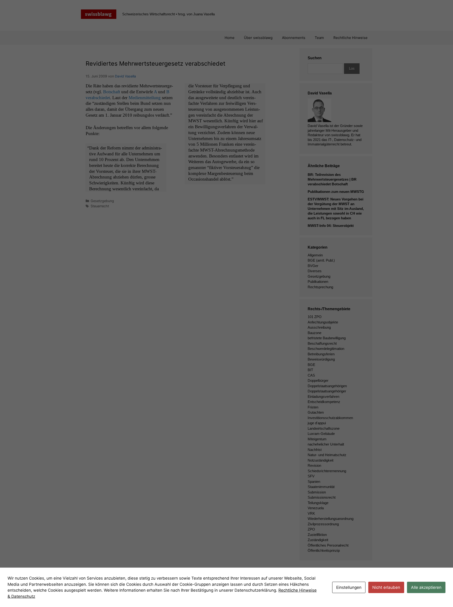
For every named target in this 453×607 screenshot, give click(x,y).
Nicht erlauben (386, 587)
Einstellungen (348, 587)
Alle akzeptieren (426, 587)
